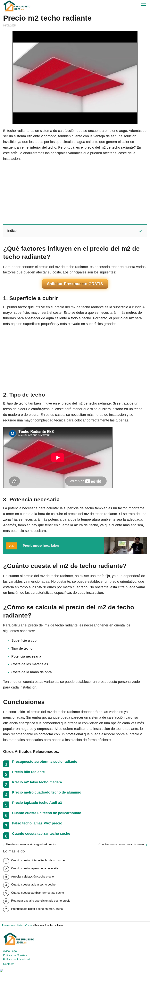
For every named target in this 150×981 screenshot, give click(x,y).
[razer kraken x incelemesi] (75, 970)
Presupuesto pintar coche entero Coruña (37, 908)
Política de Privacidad (16, 959)
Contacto (8, 963)
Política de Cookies (15, 955)
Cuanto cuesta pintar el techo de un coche (38, 860)
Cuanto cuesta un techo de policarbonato (46, 813)
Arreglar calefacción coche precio (32, 876)
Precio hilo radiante (28, 772)
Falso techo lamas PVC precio (37, 823)
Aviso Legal (10, 950)
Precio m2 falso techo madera (37, 782)
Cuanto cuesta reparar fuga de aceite (34, 868)
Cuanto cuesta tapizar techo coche (41, 834)
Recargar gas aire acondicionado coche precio (40, 900)
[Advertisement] (75, 192)
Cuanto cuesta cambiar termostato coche (37, 892)
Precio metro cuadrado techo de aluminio (46, 792)
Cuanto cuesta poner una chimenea (121, 844)
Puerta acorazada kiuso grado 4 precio (30, 844)
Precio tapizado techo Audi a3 (37, 803)
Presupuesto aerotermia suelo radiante (44, 762)
